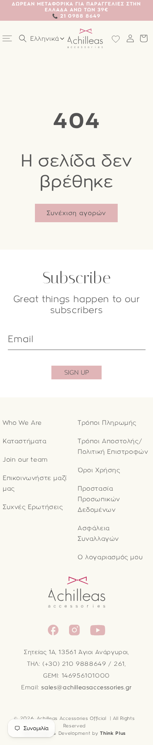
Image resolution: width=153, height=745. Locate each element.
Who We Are (22, 422)
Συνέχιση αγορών (76, 213)
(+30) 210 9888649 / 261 (83, 664)
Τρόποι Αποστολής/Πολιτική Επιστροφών (113, 446)
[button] (8, 38)
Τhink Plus (113, 733)
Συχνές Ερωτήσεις (33, 507)
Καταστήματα (25, 441)
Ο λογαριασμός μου (110, 557)
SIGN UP (76, 372)
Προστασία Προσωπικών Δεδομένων (99, 499)
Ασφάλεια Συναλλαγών (98, 533)
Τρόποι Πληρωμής (107, 422)
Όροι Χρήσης (99, 470)
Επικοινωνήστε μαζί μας (35, 483)
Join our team (25, 459)
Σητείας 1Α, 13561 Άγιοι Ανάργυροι (76, 652)
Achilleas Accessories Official (71, 718)
